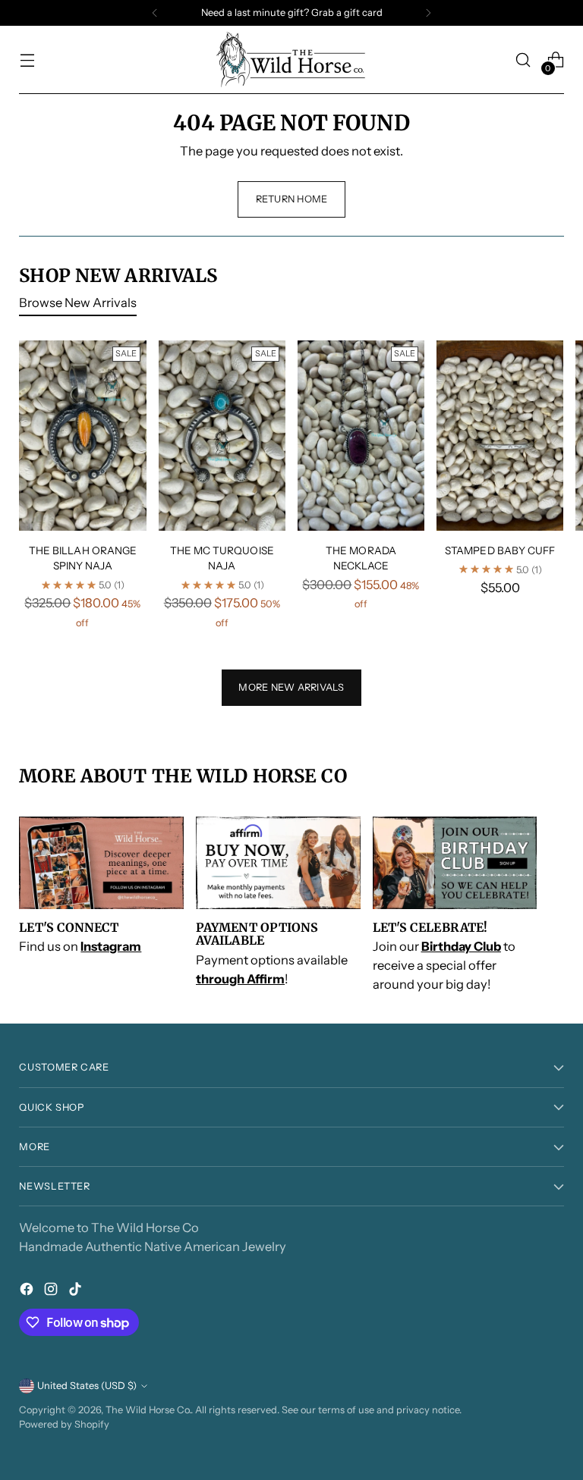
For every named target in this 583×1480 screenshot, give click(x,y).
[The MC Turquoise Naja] (222, 435)
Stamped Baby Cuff (500, 550)
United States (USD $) (87, 1385)
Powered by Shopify (64, 1424)
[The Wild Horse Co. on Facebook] (28, 1291)
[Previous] (155, 13)
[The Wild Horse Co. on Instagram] (52, 1291)
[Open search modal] (523, 60)
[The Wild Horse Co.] (291, 60)
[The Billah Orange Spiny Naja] (82, 435)
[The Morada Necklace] (361, 435)
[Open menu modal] (27, 60)
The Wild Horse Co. (148, 1410)
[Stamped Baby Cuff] (499, 435)
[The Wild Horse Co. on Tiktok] (77, 1291)
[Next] (428, 13)
